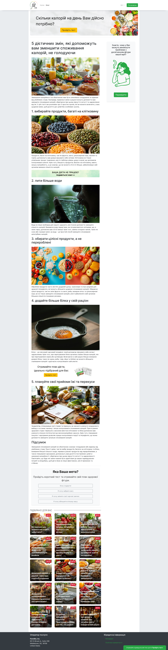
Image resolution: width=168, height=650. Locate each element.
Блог (47, 5)
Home (42, 5)
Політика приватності (113, 643)
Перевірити (121, 95)
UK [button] (122, 5)
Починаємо (132, 5)
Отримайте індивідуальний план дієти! (144, 647)
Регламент (109, 639)
